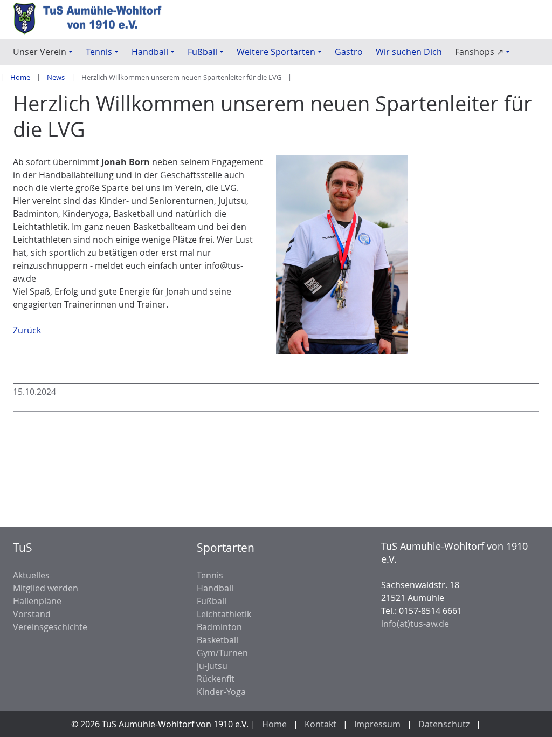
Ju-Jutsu (212, 666)
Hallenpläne (37, 601)
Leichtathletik (224, 614)
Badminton (219, 627)
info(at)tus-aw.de (415, 624)
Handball (215, 588)
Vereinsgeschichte (50, 627)
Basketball (217, 640)
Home (20, 77)
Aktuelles (31, 575)
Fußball (211, 601)
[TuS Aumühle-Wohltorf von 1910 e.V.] (92, 19)
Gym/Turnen (222, 653)
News (56, 77)
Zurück (27, 330)
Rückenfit (215, 679)
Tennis (210, 575)
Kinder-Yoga (221, 692)
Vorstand (32, 614)
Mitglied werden (45, 588)
